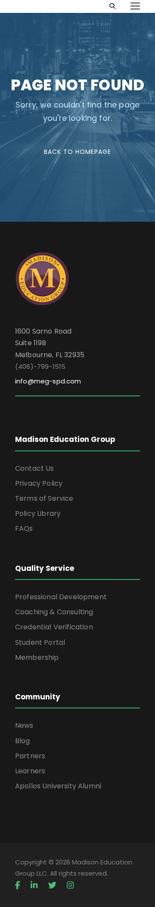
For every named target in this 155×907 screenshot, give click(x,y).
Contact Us (34, 468)
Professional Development (61, 597)
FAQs (24, 528)
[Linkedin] (34, 885)
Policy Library (38, 513)
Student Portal (40, 642)
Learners (30, 771)
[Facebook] (17, 885)
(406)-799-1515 (40, 366)
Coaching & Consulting (54, 612)
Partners (30, 756)
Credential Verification (54, 627)
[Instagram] (70, 885)
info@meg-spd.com (48, 381)
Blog (22, 741)
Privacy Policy (38, 483)
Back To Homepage (77, 151)
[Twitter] (52, 885)
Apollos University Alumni (58, 786)
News (24, 725)
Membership (37, 657)
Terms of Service (44, 498)
